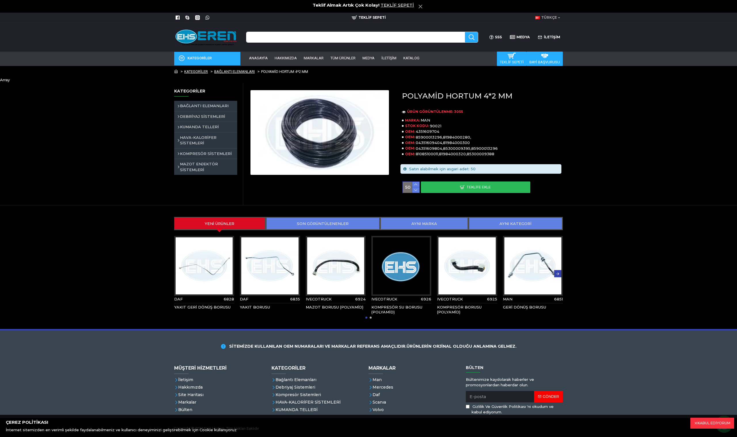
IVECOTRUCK (187, 299)
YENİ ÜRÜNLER (219, 223)
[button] (179, 273)
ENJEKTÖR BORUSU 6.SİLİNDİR (523, 309)
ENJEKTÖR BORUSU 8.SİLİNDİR (326, 309)
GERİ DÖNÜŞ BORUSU (261, 307)
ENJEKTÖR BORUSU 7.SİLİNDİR (391, 309)
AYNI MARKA (424, 223)
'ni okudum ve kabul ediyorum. (513, 409)
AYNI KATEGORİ (515, 223)
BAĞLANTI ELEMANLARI (234, 71)
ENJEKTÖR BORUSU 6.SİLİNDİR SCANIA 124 (459, 309)
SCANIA (313, 299)
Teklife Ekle (478, 187)
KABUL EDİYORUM (714, 423)
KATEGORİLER (196, 71)
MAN (425, 120)
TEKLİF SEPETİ (397, 5)
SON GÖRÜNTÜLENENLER (323, 223)
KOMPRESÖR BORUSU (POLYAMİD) (196, 309)
